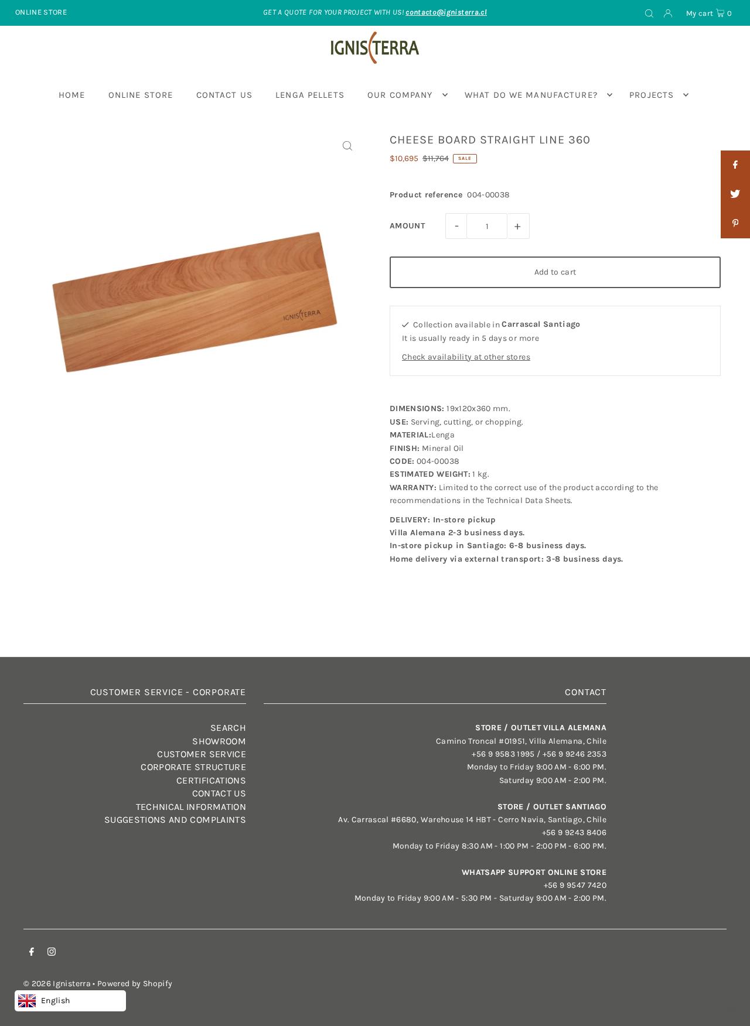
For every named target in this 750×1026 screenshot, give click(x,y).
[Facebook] (31, 953)
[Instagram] (51, 953)
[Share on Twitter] (735, 194)
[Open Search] (649, 12)
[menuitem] (72, 95)
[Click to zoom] (347, 146)
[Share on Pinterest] (735, 223)
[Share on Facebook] (735, 165)
